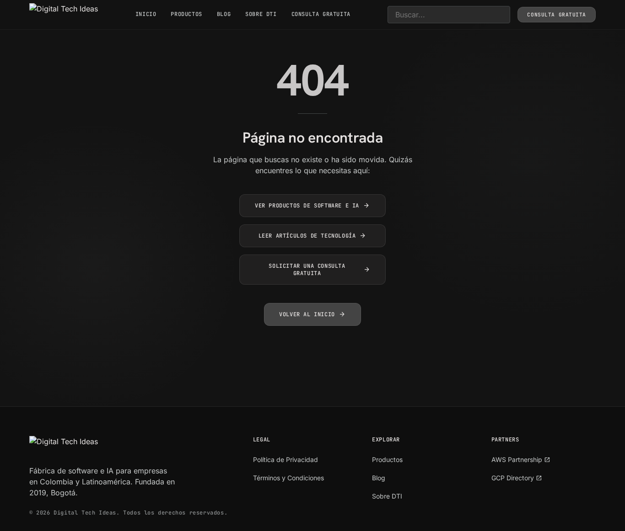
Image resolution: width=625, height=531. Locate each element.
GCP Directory (516, 478)
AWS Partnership (520, 459)
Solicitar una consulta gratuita (320, 269)
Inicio (145, 14)
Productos (186, 14)
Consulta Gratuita (320, 14)
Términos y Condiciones (288, 478)
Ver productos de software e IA (312, 205)
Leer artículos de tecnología (313, 235)
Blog (224, 14)
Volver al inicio (312, 314)
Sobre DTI (260, 14)
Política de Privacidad (285, 459)
